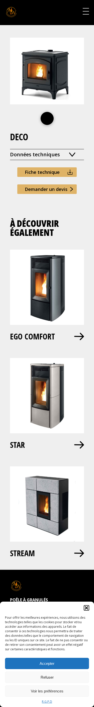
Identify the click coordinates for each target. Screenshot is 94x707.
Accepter (47, 663)
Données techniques (35, 154)
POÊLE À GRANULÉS (29, 600)
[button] (86, 607)
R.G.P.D (47, 701)
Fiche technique (42, 172)
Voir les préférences (47, 691)
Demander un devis (46, 189)
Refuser (47, 677)
